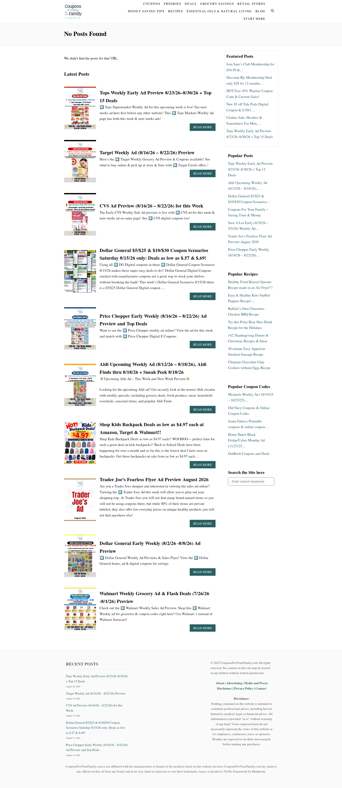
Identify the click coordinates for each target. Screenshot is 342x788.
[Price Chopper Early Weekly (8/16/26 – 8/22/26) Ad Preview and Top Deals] (80, 330)
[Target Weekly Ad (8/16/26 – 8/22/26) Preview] (80, 163)
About (220, 683)
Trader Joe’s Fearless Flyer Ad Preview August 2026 (154, 479)
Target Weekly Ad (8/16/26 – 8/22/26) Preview (147, 152)
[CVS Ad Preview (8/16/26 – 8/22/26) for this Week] (80, 216)
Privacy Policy (243, 688)
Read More (204, 128)
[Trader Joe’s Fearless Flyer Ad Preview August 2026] (80, 501)
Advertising (234, 683)
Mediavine (258, 771)
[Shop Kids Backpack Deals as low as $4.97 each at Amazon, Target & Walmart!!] (80, 444)
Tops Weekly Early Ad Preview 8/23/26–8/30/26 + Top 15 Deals (97, 678)
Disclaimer (224, 688)
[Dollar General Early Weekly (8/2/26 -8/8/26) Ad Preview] (80, 557)
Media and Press (255, 683)
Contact (260, 688)
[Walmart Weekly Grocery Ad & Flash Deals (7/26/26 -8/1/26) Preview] (80, 611)
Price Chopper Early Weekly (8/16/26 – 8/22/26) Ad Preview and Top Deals (97, 747)
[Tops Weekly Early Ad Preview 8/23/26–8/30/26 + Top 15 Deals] (80, 110)
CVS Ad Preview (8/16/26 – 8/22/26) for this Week (151, 205)
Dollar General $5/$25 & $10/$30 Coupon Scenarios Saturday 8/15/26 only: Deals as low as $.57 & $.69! (95, 728)
